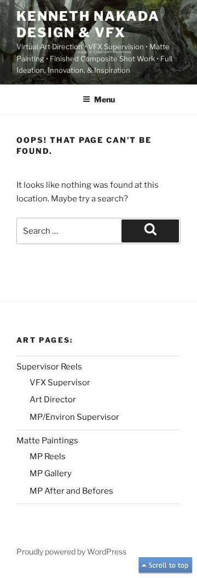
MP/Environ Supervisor (74, 417)
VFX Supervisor (60, 383)
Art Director (53, 399)
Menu (104, 99)
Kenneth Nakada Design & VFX (88, 24)
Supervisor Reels (49, 367)
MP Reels (48, 456)
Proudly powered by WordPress (71, 551)
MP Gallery (51, 473)
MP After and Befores (71, 491)
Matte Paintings (47, 441)
